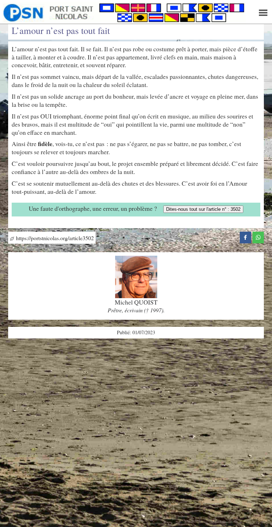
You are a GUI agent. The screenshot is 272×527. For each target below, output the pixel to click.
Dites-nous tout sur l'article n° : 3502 (203, 209)
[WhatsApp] (258, 236)
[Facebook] (245, 236)
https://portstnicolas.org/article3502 (54, 238)
